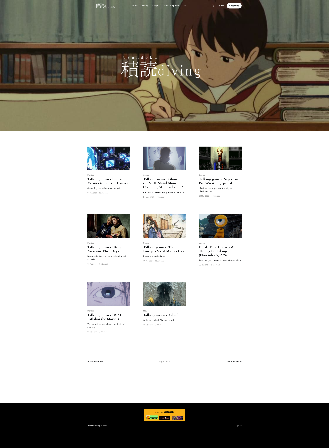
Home (135, 5)
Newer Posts (95, 361)
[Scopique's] (164, 418)
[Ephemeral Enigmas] (152, 417)
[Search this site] (213, 6)
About (145, 5)
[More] (185, 6)
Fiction (155, 5)
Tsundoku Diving (93, 426)
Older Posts (234, 361)
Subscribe (234, 5)
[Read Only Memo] (177, 418)
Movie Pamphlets (171, 5)
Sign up (239, 426)
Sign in (220, 5)
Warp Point (169, 412)
